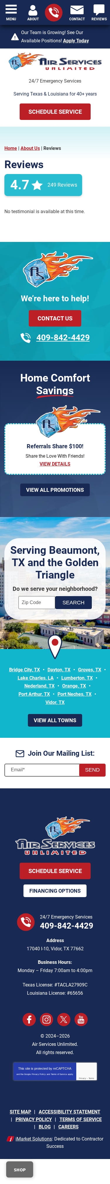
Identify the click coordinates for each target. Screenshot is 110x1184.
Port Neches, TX (74, 694)
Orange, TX (74, 686)
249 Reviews (62, 185)
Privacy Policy (39, 1074)
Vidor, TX (55, 702)
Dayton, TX (59, 670)
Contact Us (55, 318)
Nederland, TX (39, 686)
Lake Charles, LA (36, 678)
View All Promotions (55, 490)
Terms (91, 1078)
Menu (11, 19)
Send (92, 770)
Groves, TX (89, 670)
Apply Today (76, 41)
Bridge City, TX (24, 670)
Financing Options (55, 891)
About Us (30, 148)
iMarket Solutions (34, 1139)
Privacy (82, 1078)
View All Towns (55, 720)
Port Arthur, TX (34, 694)
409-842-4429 (63, 337)
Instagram (46, 1019)
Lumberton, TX (77, 678)
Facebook (29, 1019)
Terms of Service (59, 1074)
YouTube (81, 1019)
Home (10, 148)
